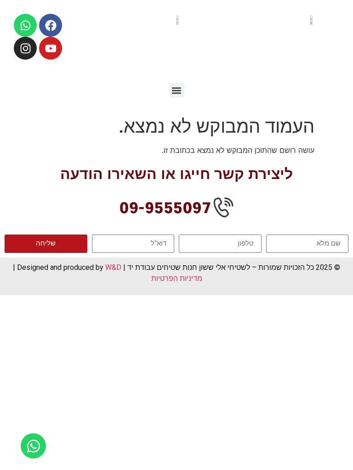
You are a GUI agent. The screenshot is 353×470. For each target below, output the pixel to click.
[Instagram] (25, 48)
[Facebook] (50, 25)
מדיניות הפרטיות (176, 278)
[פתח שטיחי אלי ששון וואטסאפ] (33, 446)
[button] (176, 90)
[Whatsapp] (25, 25)
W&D (112, 267)
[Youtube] (50, 48)
